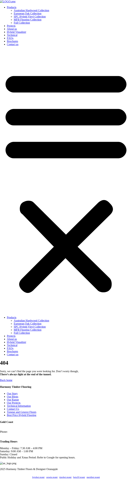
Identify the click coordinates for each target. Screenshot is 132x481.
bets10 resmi (79, 477)
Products (11, 7)
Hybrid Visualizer (16, 32)
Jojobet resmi (38, 477)
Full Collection (22, 22)
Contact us (12, 44)
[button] (66, 181)
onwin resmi (52, 477)
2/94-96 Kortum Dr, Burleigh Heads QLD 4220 (26, 428)
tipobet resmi (65, 477)
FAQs (10, 38)
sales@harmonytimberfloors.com (18, 434)
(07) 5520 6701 (16, 431)
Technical (12, 35)
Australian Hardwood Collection (31, 10)
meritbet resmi (93, 477)
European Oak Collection (27, 13)
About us (12, 28)
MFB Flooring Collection (27, 19)
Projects (11, 25)
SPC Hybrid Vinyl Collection (30, 16)
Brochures (12, 41)
